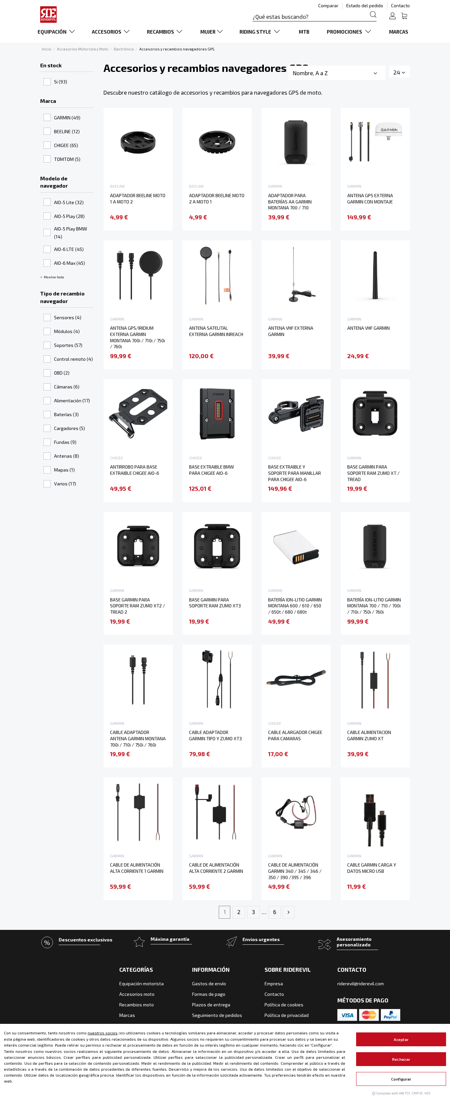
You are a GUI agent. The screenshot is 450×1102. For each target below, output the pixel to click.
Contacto (400, 5)
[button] (57, 31)
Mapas (64, 470)
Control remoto (73, 359)
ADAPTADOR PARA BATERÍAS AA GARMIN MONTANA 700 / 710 (290, 201)
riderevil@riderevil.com (360, 983)
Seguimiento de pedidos (217, 1015)
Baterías (66, 414)
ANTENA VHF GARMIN (368, 328)
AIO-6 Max (69, 263)
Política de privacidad (287, 1015)
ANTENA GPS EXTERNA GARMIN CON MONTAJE (370, 198)
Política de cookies (284, 1004)
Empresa (274, 983)
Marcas (127, 1015)
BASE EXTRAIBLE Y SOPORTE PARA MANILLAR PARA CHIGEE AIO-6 (294, 473)
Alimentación (72, 400)
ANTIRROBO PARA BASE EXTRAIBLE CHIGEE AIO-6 (134, 470)
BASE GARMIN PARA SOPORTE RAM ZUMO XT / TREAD (373, 473)
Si (60, 81)
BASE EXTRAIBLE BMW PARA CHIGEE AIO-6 (211, 470)
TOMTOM (67, 159)
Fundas (65, 442)
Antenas (66, 456)
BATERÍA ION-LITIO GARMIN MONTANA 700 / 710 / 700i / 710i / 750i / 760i (374, 606)
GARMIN (67, 117)
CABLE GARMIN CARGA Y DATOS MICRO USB (371, 868)
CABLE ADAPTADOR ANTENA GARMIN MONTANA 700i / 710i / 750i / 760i (138, 738)
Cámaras (66, 386)
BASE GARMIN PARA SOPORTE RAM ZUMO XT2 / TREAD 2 (137, 606)
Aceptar (401, 1039)
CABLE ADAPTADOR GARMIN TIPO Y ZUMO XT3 (215, 735)
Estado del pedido (365, 5)
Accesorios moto (137, 994)
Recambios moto (136, 1004)
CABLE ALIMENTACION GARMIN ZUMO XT (369, 735)
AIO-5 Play (69, 216)
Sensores (67, 317)
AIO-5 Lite (69, 202)
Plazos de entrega (211, 1004)
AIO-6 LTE (69, 249)
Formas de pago (208, 994)
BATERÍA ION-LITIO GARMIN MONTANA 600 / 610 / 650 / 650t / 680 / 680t (295, 606)
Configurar (401, 1079)
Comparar (328, 5)
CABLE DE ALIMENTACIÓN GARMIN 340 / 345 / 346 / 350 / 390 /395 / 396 (295, 871)
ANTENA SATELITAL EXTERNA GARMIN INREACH (216, 331)
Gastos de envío (209, 983)
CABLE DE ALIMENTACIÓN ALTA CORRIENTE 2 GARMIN (216, 868)
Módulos (67, 331)
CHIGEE (66, 145)
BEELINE (67, 131)
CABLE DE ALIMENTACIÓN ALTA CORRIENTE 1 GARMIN (136, 868)
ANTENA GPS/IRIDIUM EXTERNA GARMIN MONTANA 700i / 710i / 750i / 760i (137, 337)
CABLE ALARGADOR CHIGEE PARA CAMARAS (295, 735)
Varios (65, 483)
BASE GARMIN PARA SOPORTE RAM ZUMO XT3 (215, 603)
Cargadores (69, 428)
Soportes (68, 345)
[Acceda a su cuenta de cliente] (392, 17)
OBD (62, 373)
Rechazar (401, 1059)
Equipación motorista (141, 983)
